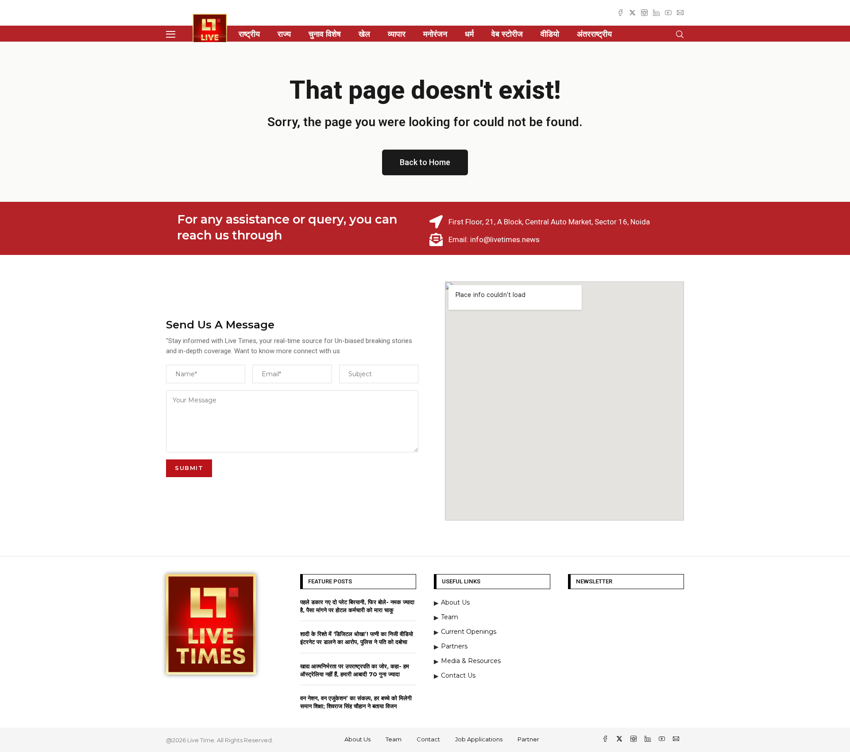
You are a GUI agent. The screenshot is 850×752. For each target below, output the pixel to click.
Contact (428, 739)
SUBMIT (189, 467)
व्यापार (397, 34)
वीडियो (550, 34)
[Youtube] (668, 12)
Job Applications (478, 739)
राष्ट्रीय (249, 34)
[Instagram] (644, 12)
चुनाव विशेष (325, 34)
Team (394, 739)
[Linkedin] (656, 12)
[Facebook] (620, 12)
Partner (528, 739)
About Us (357, 739)
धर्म (469, 34)
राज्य (284, 34)
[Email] (680, 12)
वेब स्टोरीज (507, 34)
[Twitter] (632, 12)
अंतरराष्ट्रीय (594, 34)
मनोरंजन (435, 34)
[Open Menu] (170, 34)
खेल (364, 34)
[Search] (679, 34)
